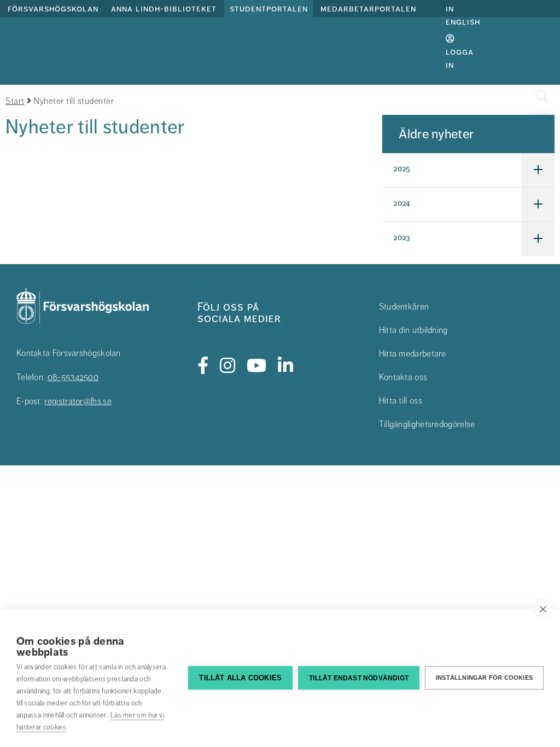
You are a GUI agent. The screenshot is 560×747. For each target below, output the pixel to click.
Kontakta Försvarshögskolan (68, 353)
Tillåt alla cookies (240, 678)
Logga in (460, 58)
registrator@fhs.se (77, 401)
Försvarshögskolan (53, 8)
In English (463, 15)
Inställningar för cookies (484, 677)
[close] (543, 608)
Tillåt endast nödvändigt (359, 678)
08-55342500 (73, 377)
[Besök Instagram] (228, 366)
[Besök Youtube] (257, 366)
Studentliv (472, 103)
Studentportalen (269, 8)
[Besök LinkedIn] (286, 366)
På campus (389, 103)
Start (15, 101)
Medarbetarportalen (368, 8)
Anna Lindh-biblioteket (164, 8)
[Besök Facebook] (203, 366)
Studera (313, 103)
